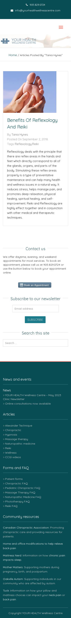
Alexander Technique (18, 425)
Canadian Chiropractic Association (26, 527)
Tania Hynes (19, 134)
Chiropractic (13, 430)
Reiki (35, 144)
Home (13, 55)
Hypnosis (11, 434)
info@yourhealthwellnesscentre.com (37, 10)
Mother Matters (13, 567)
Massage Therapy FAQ (20, 492)
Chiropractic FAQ (16, 483)
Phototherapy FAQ (17, 501)
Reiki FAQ (11, 506)
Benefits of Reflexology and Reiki (32, 123)
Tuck (6, 590)
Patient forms (14, 479)
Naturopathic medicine (20, 443)
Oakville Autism (13, 579)
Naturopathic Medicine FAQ (23, 497)
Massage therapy (16, 439)
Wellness (11, 452)
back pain (9, 599)
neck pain (55, 595)
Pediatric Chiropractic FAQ (22, 488)
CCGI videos (13, 457)
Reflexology (23, 144)
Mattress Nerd (12, 555)
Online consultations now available (28, 403)
